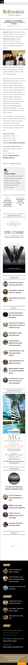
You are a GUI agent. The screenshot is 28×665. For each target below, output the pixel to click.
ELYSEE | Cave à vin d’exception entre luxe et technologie (16, 515)
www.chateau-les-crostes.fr (17, 143)
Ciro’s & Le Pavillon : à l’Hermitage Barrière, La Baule (16, 498)
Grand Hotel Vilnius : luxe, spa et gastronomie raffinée (16, 353)
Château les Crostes (15, 163)
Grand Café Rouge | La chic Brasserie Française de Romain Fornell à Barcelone (16, 579)
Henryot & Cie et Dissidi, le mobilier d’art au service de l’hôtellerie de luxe (17, 325)
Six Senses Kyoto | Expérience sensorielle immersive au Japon (15, 343)
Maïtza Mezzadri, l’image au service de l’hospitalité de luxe (16, 371)
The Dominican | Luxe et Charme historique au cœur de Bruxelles (16, 381)
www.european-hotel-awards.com (13, 647)
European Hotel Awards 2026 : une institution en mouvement (16, 315)
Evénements (10, 26)
